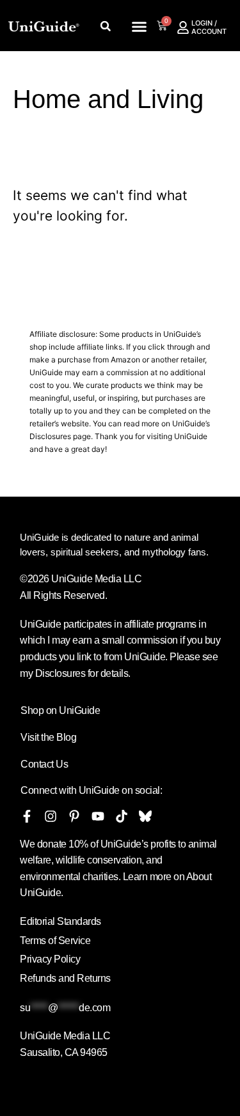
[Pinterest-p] (74, 816)
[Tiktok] (121, 816)
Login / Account (209, 27)
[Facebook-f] (26, 816)
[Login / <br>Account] (183, 27)
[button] (139, 27)
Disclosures (50, 436)
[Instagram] (50, 816)
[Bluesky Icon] (145, 816)
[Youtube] (98, 816)
